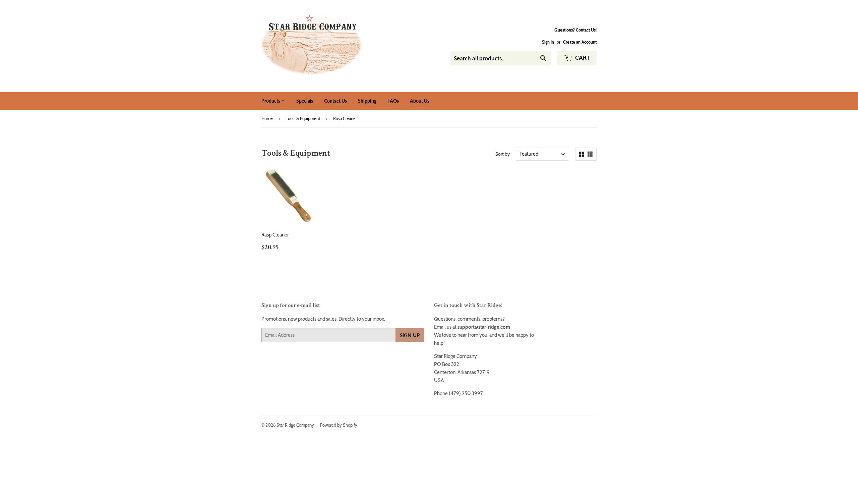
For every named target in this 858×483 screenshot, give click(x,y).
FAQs (393, 101)
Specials (304, 101)
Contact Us (335, 101)
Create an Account (580, 42)
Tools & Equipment (303, 118)
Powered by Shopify (338, 425)
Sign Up (410, 335)
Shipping (367, 101)
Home (267, 118)
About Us (419, 101)
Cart (582, 57)
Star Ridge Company (295, 425)
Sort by (502, 154)
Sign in (548, 42)
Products (271, 101)
